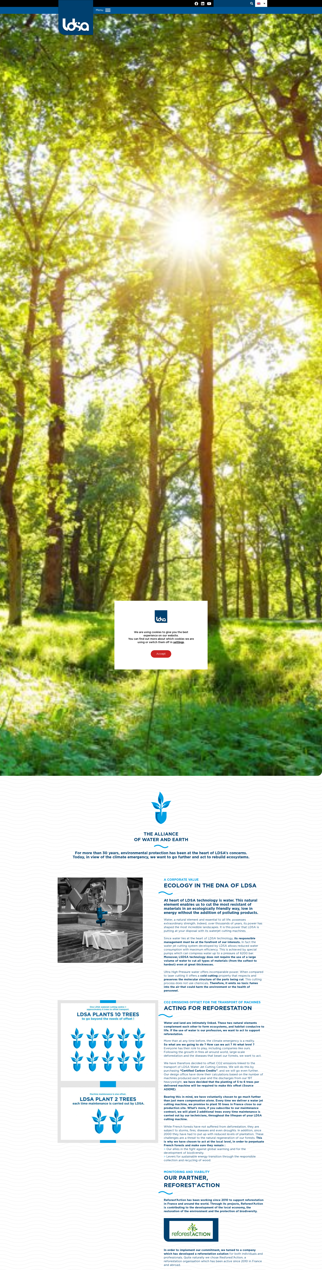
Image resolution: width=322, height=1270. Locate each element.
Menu (100, 10)
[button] (261, 3)
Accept (161, 654)
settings (178, 642)
